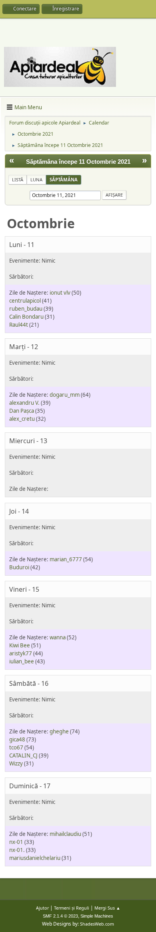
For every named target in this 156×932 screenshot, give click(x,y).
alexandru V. (24, 402)
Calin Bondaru (26, 316)
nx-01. (17, 850)
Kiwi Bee (19, 645)
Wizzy (16, 763)
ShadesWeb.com (97, 924)
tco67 (16, 747)
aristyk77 (20, 653)
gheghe (59, 731)
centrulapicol (25, 300)
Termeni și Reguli (71, 908)
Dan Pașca (21, 410)
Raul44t (18, 324)
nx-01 (16, 842)
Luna (36, 180)
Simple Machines (96, 916)
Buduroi (19, 567)
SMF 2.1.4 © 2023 (60, 916)
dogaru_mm (65, 394)
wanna (58, 637)
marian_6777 (66, 559)
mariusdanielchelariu (34, 858)
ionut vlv (60, 292)
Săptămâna (64, 180)
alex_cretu (22, 418)
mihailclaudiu (65, 834)
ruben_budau (25, 308)
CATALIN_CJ (23, 755)
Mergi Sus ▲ (107, 908)
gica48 (17, 739)
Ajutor (42, 908)
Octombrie (41, 223)
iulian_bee (21, 661)
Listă (17, 180)
